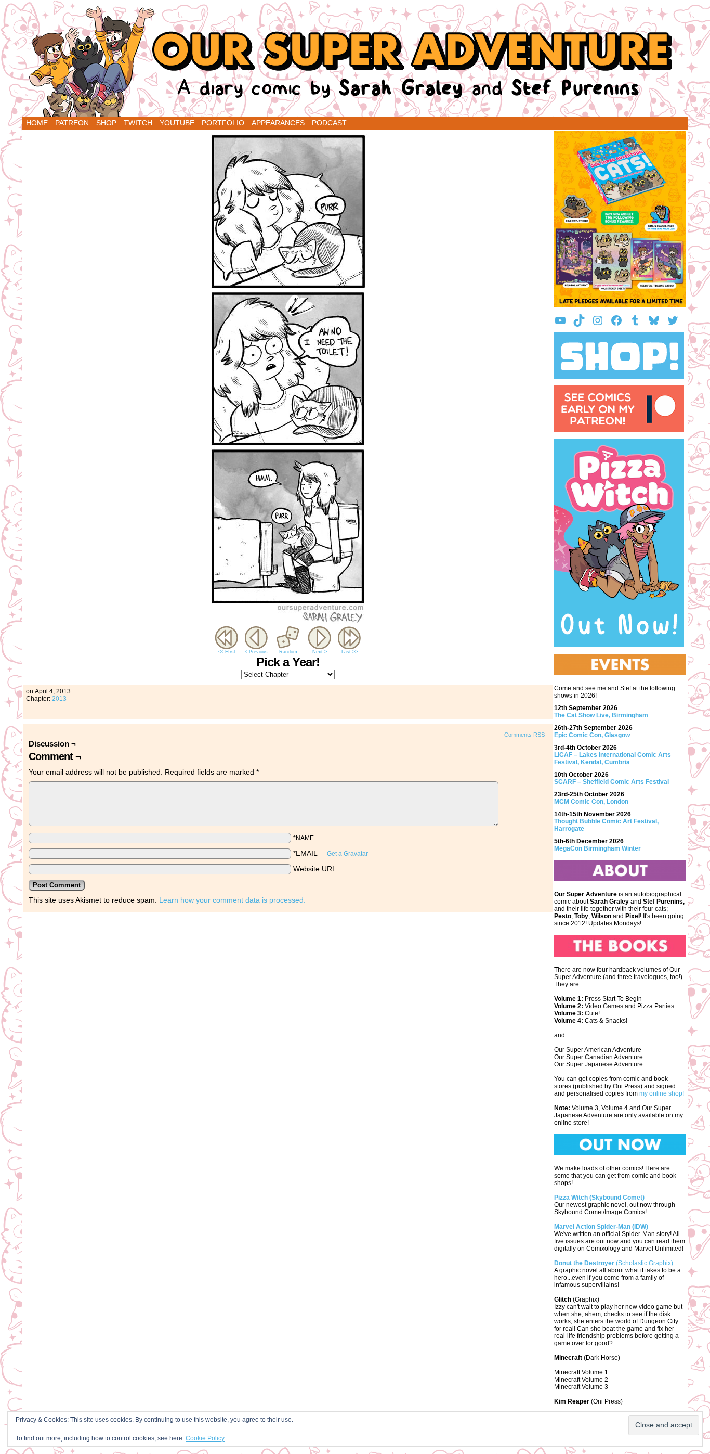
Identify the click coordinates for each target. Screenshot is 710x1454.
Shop (106, 123)
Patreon (72, 123)
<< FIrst (226, 651)
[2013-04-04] (288, 621)
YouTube (177, 123)
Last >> (349, 651)
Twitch (138, 123)
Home (37, 123)
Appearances (278, 123)
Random (288, 651)
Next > (319, 651)
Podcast (329, 123)
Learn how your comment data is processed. (232, 900)
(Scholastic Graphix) (613, 1263)
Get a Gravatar (347, 853)
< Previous (256, 651)
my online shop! (661, 1093)
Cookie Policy (205, 1438)
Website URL (314, 869)
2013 (59, 698)
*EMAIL (330, 853)
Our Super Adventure (355, 61)
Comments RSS (524, 734)
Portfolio (223, 123)
